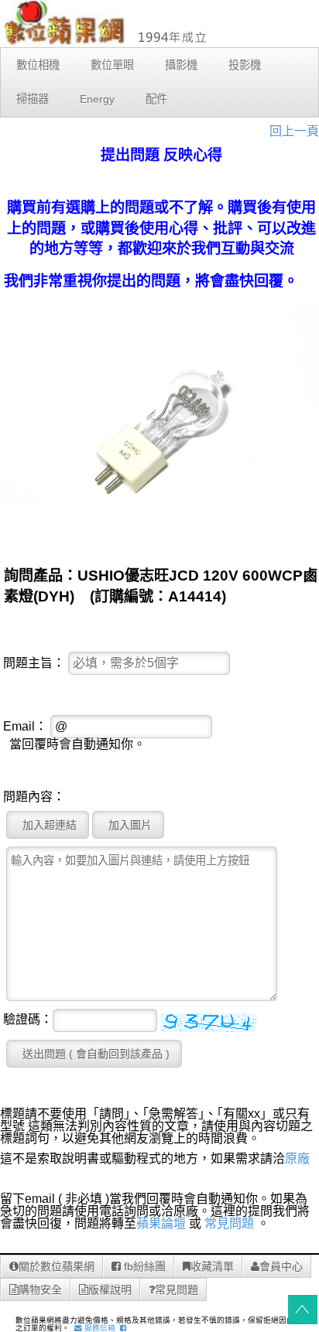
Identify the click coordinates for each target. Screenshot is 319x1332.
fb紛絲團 (143, 1266)
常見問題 (229, 1223)
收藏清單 (212, 1266)
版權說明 (110, 1289)
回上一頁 (294, 131)
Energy (97, 99)
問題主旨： (34, 663)
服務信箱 (98, 1327)
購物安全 (40, 1289)
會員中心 (281, 1266)
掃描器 (32, 99)
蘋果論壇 (161, 1223)
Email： (25, 727)
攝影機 (181, 65)
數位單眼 (112, 65)
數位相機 (38, 65)
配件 (156, 99)
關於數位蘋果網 (56, 1266)
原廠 (297, 1158)
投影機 (244, 65)
